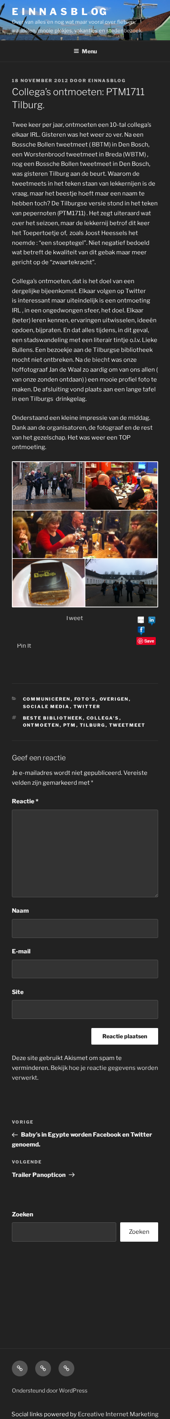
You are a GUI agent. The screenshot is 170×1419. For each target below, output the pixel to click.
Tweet (74, 618)
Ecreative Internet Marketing (118, 1414)
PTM (69, 725)
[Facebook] (141, 630)
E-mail (21, 951)
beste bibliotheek (53, 718)
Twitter (87, 706)
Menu (89, 51)
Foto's (85, 699)
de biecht (97, 359)
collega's (103, 718)
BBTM (100, 144)
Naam (20, 910)
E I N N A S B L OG (59, 11)
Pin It (24, 645)
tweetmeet (127, 725)
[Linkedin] (152, 620)
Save (149, 641)
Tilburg (93, 725)
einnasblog (107, 80)
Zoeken (22, 1214)
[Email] (141, 620)
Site (18, 992)
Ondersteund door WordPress (49, 1390)
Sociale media (46, 706)
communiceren (47, 699)
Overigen (114, 699)
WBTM (134, 154)
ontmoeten (41, 725)
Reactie (25, 801)
